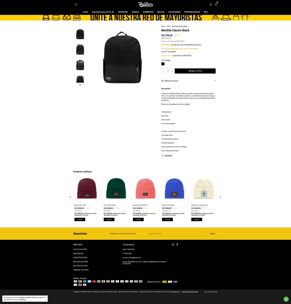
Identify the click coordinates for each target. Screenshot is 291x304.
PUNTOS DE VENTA (80, 249)
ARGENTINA (123, 12)
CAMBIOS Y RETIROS (81, 270)
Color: (166, 60)
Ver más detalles (169, 52)
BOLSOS (160, 12)
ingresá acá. (176, 292)
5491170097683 (128, 249)
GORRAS (135, 12)
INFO (206, 12)
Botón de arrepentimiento (190, 292)
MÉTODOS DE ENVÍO (80, 262)
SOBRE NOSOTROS (80, 258)
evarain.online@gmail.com (132, 258)
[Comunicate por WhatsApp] (286, 299)
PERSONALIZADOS (192, 12)
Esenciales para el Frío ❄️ (103, 12)
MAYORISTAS (78, 253)
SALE (169, 26)
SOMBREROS (148, 12)
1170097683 (127, 253)
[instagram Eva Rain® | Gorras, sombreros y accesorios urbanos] (173, 244)
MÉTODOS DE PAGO (80, 266)
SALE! (85, 12)
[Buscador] (75, 4)
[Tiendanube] (210, 292)
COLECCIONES (174, 12)
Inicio (163, 26)
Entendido (22, 299)
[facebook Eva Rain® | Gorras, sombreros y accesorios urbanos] (177, 244)
